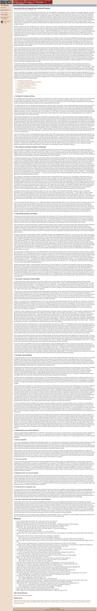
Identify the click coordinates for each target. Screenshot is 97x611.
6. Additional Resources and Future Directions (26, 88)
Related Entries (19, 92)
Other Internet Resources (21, 90)
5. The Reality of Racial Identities (23, 86)
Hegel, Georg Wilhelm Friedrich (33, 602)
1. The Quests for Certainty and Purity (24, 80)
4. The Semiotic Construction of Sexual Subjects (26, 85)
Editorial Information (5, 17)
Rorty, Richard (87, 602)
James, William (51, 602)
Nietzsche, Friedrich (59, 602)
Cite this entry (3, 7)
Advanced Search (4, 12)
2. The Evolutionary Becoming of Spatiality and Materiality (28, 82)
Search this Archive (5, 9)
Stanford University (6, 22)
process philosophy (79, 602)
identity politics (44, 602)
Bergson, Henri (17, 600)
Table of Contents (4, 14)
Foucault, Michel (22, 602)
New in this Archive (5, 15)
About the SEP (4, 18)
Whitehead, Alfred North (19, 603)
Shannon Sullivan (50, 609)
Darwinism (23, 600)
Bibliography (19, 89)
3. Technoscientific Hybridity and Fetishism (25, 83)
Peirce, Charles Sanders (69, 602)
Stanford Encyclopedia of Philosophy (31, 5)
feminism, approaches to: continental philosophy (50, 600)
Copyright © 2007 (54, 608)
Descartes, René (29, 600)
